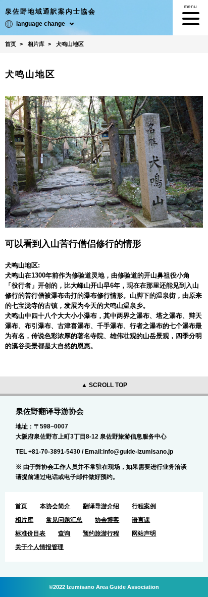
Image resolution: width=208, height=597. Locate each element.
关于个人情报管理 (39, 547)
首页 (21, 506)
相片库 (24, 519)
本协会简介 (55, 506)
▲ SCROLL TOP (104, 385)
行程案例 (144, 506)
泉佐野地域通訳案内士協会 (50, 11)
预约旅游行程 (101, 533)
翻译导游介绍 (101, 506)
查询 (64, 533)
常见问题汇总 (64, 519)
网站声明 (144, 533)
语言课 (141, 519)
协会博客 (107, 519)
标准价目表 (30, 533)
